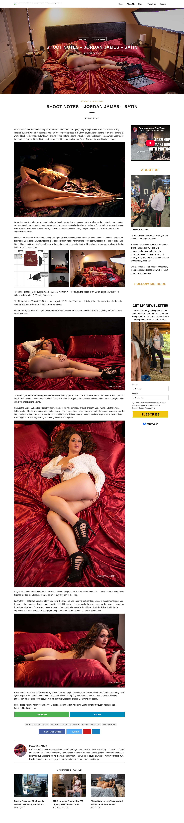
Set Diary (83, 39)
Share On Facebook (53, 732)
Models (54, 724)
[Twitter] (144, 291)
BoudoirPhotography (37, 724)
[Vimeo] (152, 291)
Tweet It (75, 732)
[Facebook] (140, 291)
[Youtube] (148, 291)
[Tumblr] (157, 291)
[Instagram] (161, 291)
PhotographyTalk (70, 724)
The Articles (99, 39)
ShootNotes (109, 724)
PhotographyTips (91, 724)
